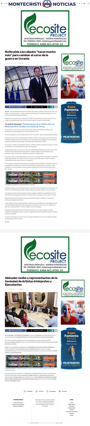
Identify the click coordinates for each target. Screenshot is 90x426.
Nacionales (71, 406)
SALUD (71, 415)
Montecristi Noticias (35, 422)
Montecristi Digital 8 (18, 406)
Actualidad (20, 63)
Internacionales (72, 407)
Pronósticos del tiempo (72, 411)
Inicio (71, 402)
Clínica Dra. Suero (18, 402)
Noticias (72, 409)
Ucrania (54, 113)
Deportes (71, 413)
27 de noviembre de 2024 (10, 63)
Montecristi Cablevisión (18, 404)
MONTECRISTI (71, 404)
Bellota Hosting (59, 422)
